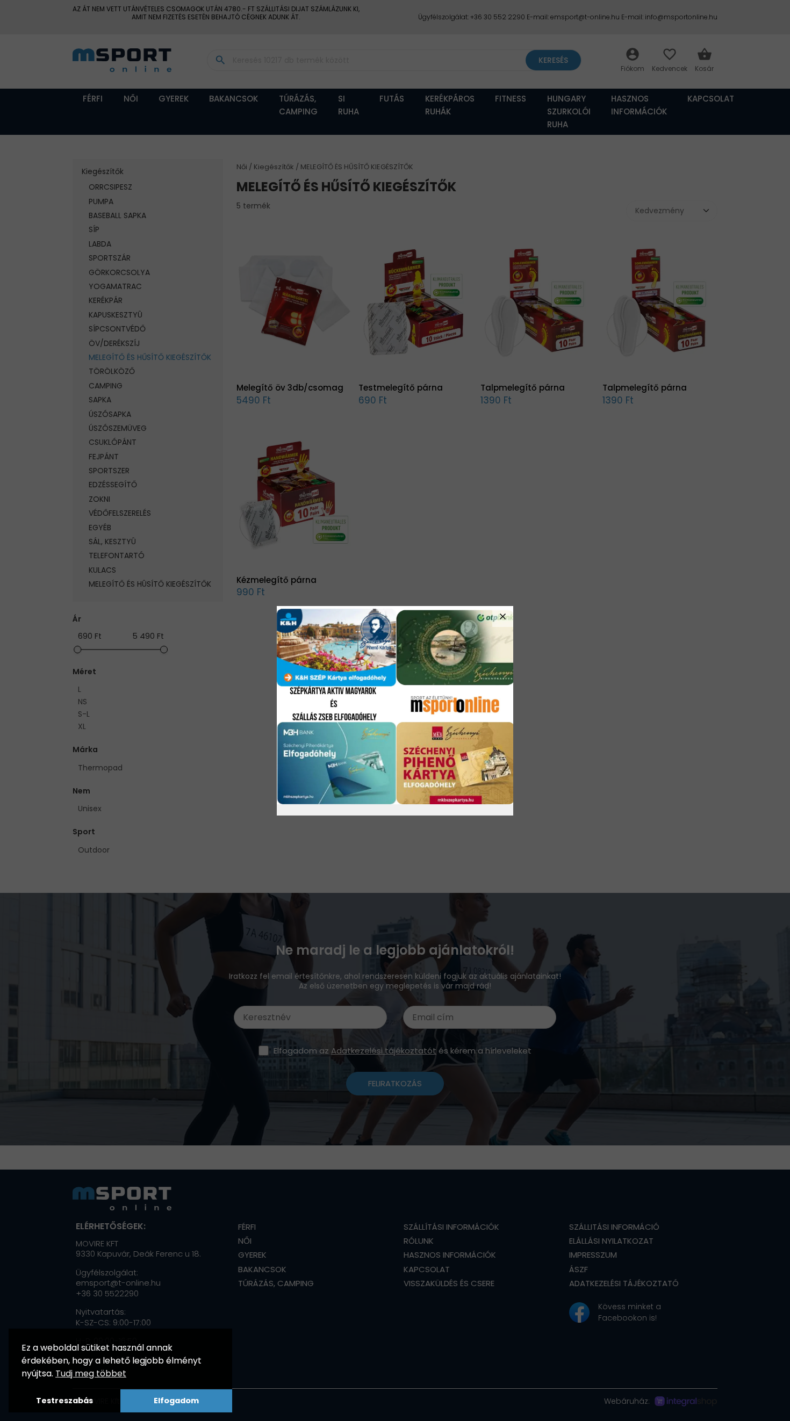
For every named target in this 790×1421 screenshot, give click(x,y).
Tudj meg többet (90, 1373)
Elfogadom (176, 1400)
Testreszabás (64, 1400)
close (503, 616)
